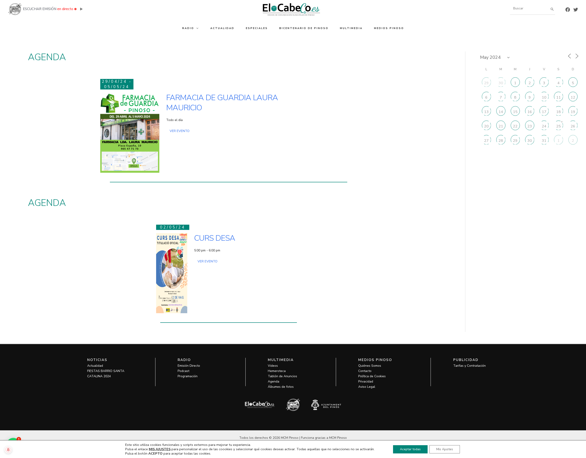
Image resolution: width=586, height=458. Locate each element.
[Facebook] (567, 9)
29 (486, 82)
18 (558, 111)
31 (544, 140)
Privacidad (365, 381)
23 (529, 126)
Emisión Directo (189, 366)
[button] (196, 28)
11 (558, 97)
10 (544, 97)
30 (501, 82)
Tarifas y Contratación (469, 366)
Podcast (183, 371)
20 (486, 126)
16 (529, 111)
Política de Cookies (372, 376)
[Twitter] (575, 9)
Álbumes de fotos (281, 387)
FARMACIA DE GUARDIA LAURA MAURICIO (222, 102)
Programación (188, 376)
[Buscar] (552, 9)
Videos (273, 366)
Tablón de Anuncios (282, 376)
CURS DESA (214, 238)
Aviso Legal (366, 387)
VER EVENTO (180, 131)
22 (515, 126)
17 (544, 111)
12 (573, 97)
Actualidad (95, 366)
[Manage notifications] (8, 449)
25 (558, 126)
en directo (65, 9)
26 (573, 126)
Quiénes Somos (369, 366)
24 (544, 126)
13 (486, 111)
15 (515, 111)
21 (501, 126)
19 (573, 111)
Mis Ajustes (444, 449)
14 (501, 111)
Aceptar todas (410, 449)
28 (501, 140)
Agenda (273, 381)
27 (486, 140)
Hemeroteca (277, 371)
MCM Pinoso (338, 438)
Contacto (365, 371)
